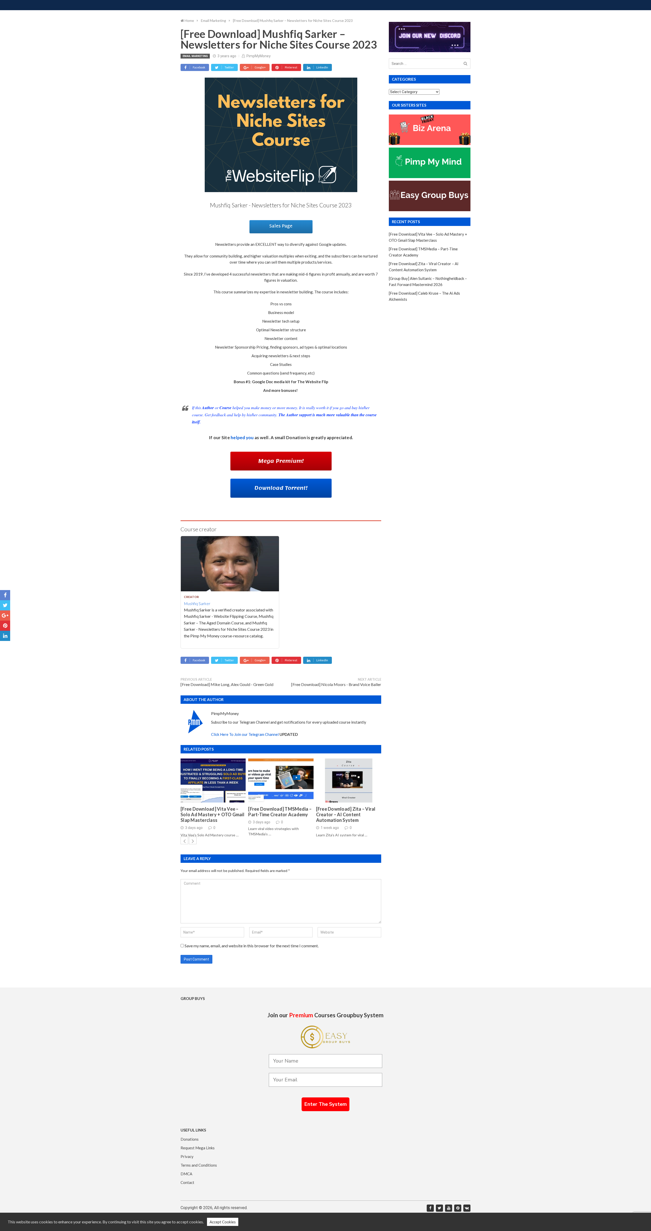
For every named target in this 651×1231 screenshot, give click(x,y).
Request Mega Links (198, 1148)
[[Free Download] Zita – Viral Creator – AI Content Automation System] (348, 780)
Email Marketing (195, 56)
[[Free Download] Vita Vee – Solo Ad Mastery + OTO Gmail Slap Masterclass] (213, 780)
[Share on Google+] (5, 615)
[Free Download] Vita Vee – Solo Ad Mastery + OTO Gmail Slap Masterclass (212, 814)
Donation (296, 437)
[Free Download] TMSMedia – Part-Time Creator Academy (280, 811)
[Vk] (466, 1208)
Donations (190, 1139)
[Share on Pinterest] (5, 626)
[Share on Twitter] (5, 605)
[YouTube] (448, 1208)
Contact (187, 1182)
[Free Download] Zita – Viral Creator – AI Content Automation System (346, 814)
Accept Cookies (223, 1222)
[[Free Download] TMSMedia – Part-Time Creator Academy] (280, 780)
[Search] (465, 64)
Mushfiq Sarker (197, 603)
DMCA (186, 1173)
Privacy (187, 1156)
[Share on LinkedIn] (5, 636)
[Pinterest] (457, 1208)
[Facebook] (430, 1208)
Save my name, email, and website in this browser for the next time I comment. (252, 945)
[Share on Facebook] (5, 595)
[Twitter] (439, 1208)
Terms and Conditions (199, 1165)
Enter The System (325, 1104)
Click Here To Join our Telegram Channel (245, 734)
